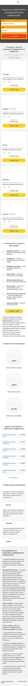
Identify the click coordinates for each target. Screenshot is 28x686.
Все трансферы (13, 477)
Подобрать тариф (14, 311)
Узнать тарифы (14, 36)
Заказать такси (14, 89)
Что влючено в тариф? (14, 57)
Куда (3, 27)
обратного (11, 336)
